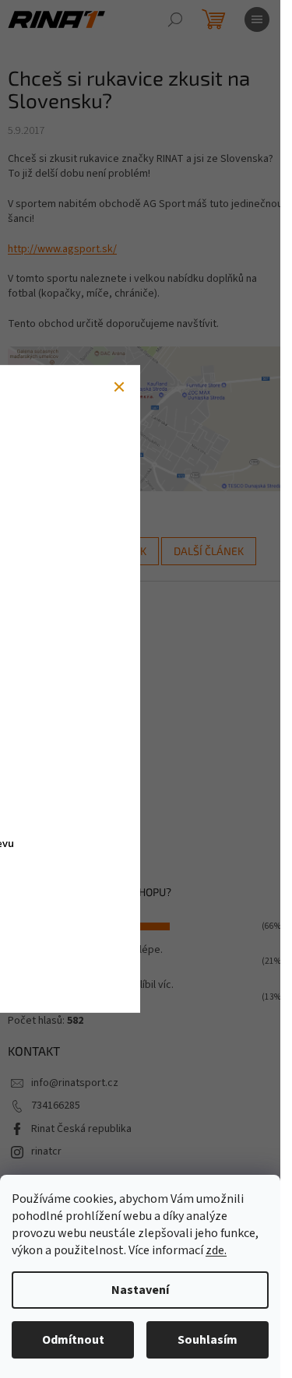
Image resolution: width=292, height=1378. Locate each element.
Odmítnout (73, 1339)
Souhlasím (207, 1339)
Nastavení (140, 1290)
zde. (216, 1250)
